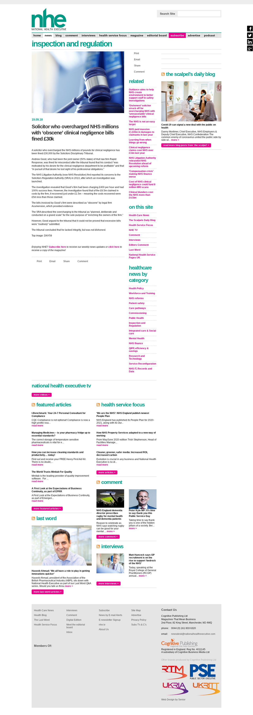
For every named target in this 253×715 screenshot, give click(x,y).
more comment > (108, 536)
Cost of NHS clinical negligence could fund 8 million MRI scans (142, 184)
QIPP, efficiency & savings (139, 349)
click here (113, 247)
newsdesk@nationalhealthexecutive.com (193, 634)
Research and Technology (137, 357)
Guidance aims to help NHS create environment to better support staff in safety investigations (141, 95)
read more (37, 425)
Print (39, 261)
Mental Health (136, 338)
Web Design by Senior (173, 699)
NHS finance (136, 343)
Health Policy (136, 288)
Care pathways (137, 308)
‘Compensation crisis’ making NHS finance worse (141, 174)
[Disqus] (78, 318)
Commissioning (137, 313)
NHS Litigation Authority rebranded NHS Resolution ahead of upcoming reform (142, 162)
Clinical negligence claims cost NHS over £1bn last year (141, 150)
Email (52, 261)
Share (66, 261)
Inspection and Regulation (137, 324)
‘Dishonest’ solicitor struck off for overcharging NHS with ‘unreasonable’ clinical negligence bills (142, 111)
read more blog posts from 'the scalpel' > (186, 145)
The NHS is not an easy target (142, 123)
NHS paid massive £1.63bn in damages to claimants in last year (141, 132)
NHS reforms (136, 298)
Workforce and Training (142, 293)
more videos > (42, 394)
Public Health (136, 318)
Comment (82, 261)
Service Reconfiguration (142, 363)
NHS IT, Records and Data (140, 370)
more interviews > (108, 583)
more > (69, 586)
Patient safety (136, 303)
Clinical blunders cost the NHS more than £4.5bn (141, 195)
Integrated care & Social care (142, 332)
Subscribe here (57, 247)
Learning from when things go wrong (140, 141)
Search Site (167, 13)
